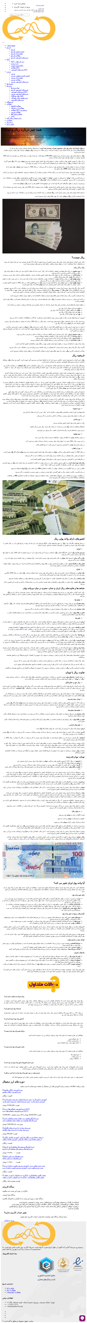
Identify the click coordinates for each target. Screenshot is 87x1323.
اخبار (12, 116)
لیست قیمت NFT (17, 66)
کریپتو (9, 47)
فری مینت (14, 64)
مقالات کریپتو (15, 56)
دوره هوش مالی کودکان (19, 98)
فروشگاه (10, 102)
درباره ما (10, 122)
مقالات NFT (15, 68)
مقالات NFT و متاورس (19, 110)
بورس (9, 72)
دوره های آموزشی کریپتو (19, 58)
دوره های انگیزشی (17, 100)
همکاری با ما (11, 1290)
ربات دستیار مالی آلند (14, 118)
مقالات (9, 104)
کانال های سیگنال (17, 96)
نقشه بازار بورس (17, 78)
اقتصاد (9, 142)
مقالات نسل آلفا (16, 114)
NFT (8, 59)
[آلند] (28, 40)
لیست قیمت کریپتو (17, 51)
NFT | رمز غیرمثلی (17, 61)
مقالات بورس (15, 80)
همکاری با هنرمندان (13, 1292)
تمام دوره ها (15, 88)
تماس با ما (10, 124)
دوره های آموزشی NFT (19, 70)
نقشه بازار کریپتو (17, 53)
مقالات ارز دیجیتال (17, 108)
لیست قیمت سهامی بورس (20, 76)
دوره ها (9, 86)
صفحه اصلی (11, 45)
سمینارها (10, 84)
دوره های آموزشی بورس (19, 82)
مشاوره (9, 120)
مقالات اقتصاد (16, 106)
